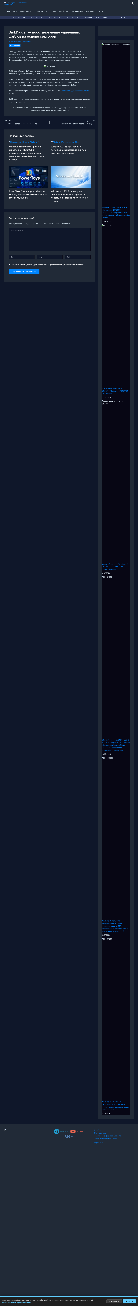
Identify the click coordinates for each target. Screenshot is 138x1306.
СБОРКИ (90, 11)
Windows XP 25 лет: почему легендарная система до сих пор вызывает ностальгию (68, 149)
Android (106, 17)
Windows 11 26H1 (74, 17)
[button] (132, 3)
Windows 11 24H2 (38, 17)
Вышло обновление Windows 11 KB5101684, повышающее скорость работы (115, 566)
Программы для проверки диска (75, 91)
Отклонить (114, 1301)
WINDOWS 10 (25, 11)
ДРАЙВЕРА (63, 11)
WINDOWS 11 (42, 11)
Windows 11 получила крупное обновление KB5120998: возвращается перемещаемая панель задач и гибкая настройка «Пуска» (26, 153)
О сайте (97, 1130)
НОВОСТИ (10, 11)
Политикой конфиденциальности (16, 1302)
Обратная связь (100, 1133)
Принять (129, 1301)
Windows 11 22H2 (20, 17)
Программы (14, 45)
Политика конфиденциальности (107, 1136)
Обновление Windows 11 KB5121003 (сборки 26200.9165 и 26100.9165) (116, 391)
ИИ (54, 11)
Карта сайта (99, 1143)
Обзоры (122, 17)
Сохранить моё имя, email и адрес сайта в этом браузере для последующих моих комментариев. (48, 265)
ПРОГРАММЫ (77, 11)
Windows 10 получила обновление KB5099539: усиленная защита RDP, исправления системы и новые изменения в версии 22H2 (115, 926)
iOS (113, 17)
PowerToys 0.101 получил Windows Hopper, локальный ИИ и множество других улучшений (28, 194)
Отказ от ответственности (105, 1139)
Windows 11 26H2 (92, 17)
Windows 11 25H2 (56, 17)
